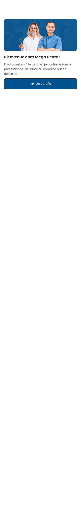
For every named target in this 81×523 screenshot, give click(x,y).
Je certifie (43, 83)
